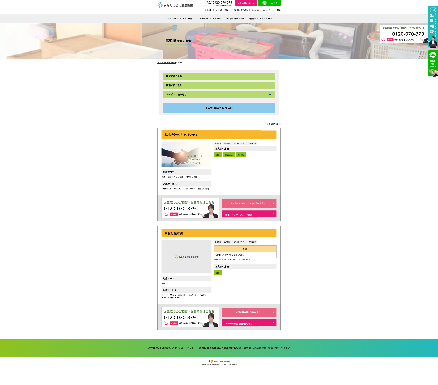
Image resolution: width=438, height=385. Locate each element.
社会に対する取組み (240, 10)
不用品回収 (252, 143)
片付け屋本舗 (174, 233)
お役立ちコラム (266, 18)
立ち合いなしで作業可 (197, 295)
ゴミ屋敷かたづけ (239, 143)
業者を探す (217, 18)
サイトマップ (282, 347)
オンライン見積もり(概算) (199, 188)
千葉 (175, 177)
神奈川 (189, 177)
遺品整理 (218, 143)
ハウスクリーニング (180, 188)
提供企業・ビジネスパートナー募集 (266, 10)
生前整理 (227, 143)
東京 (182, 177)
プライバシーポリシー (184, 347)
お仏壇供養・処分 (263, 347)
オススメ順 (267, 124)
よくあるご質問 (221, 10)
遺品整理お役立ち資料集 (237, 347)
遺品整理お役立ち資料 (235, 18)
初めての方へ (173, 18)
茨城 (163, 177)
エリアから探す (202, 18)
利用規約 (165, 347)
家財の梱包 (182, 295)
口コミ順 (277, 124)
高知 (195, 177)
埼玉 (169, 177)
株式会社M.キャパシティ (181, 134)
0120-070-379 (222, 2)
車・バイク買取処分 (169, 295)
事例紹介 (252, 18)
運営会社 (208, 10)
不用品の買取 (166, 188)
